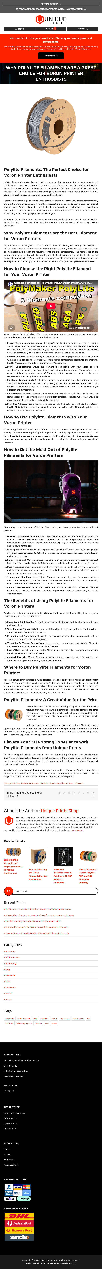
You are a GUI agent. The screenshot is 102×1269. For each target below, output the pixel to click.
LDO (8, 981)
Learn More (77, 830)
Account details (11, 1165)
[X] (64, 792)
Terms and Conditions (14, 1113)
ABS (35, 1018)
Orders (7, 1149)
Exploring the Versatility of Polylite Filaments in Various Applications (13, 866)
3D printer (9, 1018)
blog (58, 783)
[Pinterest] (88, 792)
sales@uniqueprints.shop (16, 1071)
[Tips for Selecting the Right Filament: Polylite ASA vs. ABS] (38, 848)
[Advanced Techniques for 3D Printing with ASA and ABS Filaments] (63, 848)
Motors (9, 993)
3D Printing (11, 963)
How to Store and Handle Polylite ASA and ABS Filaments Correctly (87, 876)
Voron (71, 783)
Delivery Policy (10, 1123)
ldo (88, 1018)
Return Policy (10, 1118)
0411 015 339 (10, 1066)
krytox (54, 1018)
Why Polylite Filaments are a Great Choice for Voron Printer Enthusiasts (40, 915)
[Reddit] (69, 792)
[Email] (93, 796)
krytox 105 (64, 1018)
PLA (46, 1023)
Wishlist (8, 1154)
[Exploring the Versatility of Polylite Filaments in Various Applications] (13, 848)
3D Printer (10, 951)
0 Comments (79, 783)
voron (54, 1023)
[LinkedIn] (74, 792)
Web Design (32, 1263)
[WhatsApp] (78, 792)
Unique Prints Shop (13, 783)
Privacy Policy (10, 1128)
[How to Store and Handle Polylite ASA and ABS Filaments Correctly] (88, 848)
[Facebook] (59, 792)
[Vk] (92, 792)
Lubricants (11, 987)
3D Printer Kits (13, 957)
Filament (44, 1018)
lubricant (9, 1023)
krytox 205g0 (78, 1018)
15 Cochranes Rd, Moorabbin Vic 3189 (22, 1060)
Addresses (9, 1159)
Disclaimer (67, 1263)
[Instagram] (9, 1091)
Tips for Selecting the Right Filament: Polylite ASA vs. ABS (33, 921)
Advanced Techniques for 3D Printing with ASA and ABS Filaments (63, 876)
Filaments (64, 783)
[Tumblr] (83, 792)
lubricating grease (24, 1023)
